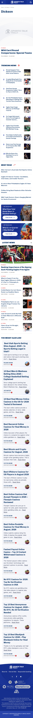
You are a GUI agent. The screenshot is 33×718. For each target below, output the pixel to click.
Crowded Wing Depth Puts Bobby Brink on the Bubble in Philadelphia (14, 81)
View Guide (9, 217)
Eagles (4, 48)
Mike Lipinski (4, 284)
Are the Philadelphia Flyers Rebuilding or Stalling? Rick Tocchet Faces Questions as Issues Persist (14, 99)
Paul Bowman (4, 56)
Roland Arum (8, 363)
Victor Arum (8, 415)
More (28, 243)
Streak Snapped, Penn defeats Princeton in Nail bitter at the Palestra (13, 71)
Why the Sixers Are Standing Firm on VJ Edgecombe (12, 155)
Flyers (4, 299)
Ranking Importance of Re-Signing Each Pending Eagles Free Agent (16, 268)
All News (7, 7)
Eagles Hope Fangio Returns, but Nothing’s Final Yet (13, 108)
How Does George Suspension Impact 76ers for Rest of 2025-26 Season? (14, 90)
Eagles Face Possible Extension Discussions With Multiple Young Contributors (13, 127)
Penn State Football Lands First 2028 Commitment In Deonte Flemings (14, 136)
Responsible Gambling (24, 672)
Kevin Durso (4, 308)
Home (2, 7)
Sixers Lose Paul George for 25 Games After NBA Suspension (13, 146)
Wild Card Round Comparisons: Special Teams (16, 51)
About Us (4, 672)
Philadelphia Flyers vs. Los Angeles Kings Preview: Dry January (10, 304)
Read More (12, 359)
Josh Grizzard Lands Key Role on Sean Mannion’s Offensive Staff (11, 315)
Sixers (3, 288)
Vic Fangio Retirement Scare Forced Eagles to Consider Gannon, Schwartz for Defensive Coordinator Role (13, 118)
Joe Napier (7, 390)
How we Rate (12, 672)
